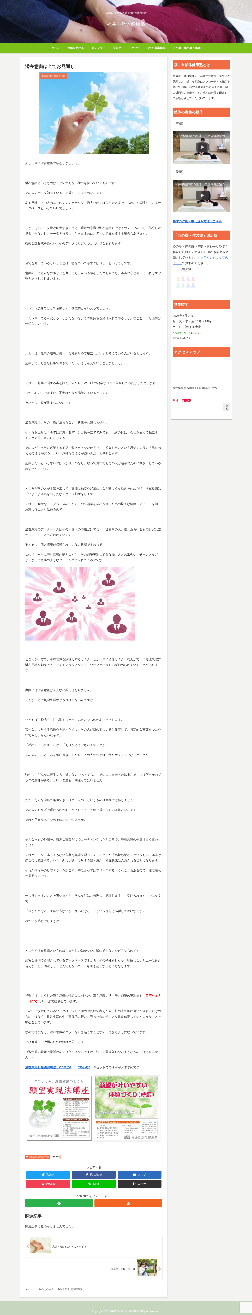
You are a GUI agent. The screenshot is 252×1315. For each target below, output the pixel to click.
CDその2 (84, 1067)
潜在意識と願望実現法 (39, 1156)
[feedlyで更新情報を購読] (59, 1203)
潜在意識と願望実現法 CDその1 (48, 1067)
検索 (227, 407)
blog (58, 1156)
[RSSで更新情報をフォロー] (128, 1203)
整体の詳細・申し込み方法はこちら (197, 221)
